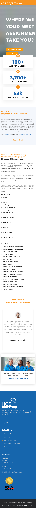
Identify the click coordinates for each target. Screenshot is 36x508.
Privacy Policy (12, 505)
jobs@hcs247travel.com (14, 472)
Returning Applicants (11, 440)
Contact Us (7, 447)
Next (21, 140)
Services (31, 505)
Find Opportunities (14, 49)
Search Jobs (8, 434)
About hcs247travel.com (12, 443)
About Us (4, 505)
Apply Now (7, 437)
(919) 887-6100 (6, 468)
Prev (15, 140)
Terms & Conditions (22, 505)
